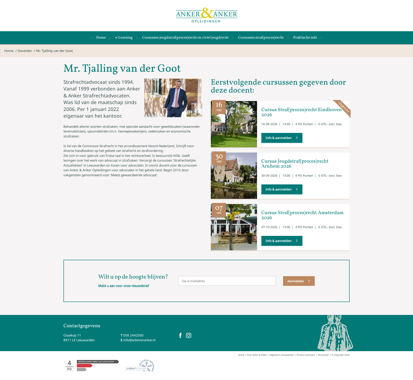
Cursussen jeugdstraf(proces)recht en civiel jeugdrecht (185, 37)
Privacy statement (306, 354)
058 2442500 (133, 335)
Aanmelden (295, 281)
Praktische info (305, 37)
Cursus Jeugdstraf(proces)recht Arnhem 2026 (294, 164)
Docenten (25, 50)
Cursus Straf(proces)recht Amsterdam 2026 (302, 215)
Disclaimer (323, 354)
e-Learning (124, 37)
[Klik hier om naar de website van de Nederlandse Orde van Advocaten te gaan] (92, 365)
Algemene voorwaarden (282, 354)
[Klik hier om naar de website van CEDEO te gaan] (140, 365)
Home (101, 37)
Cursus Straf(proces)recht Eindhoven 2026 (301, 112)
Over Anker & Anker (257, 354)
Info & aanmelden (279, 138)
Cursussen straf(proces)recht (261, 37)
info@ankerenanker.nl (139, 340)
